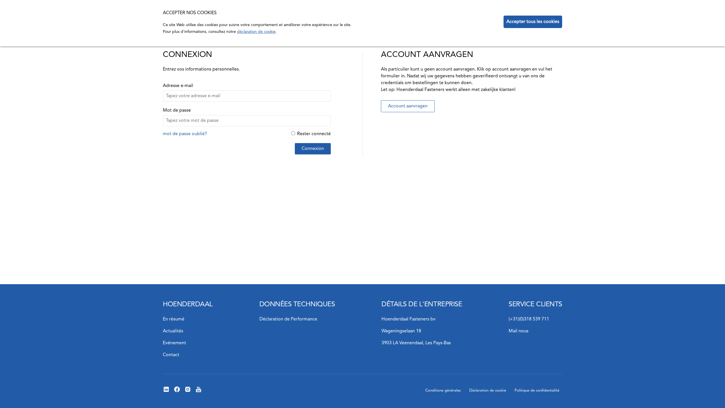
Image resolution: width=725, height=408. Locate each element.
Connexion (313, 148)
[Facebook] (177, 391)
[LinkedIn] (166, 391)
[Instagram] (187, 391)
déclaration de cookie (256, 32)
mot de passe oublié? (185, 134)
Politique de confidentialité (537, 390)
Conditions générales (443, 390)
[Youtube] (198, 391)
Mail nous (518, 331)
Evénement (174, 343)
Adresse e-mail (178, 86)
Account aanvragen (408, 106)
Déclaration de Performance (288, 319)
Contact (171, 355)
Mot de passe (177, 110)
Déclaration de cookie (487, 390)
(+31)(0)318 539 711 (529, 319)
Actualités (173, 331)
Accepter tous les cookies (532, 22)
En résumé (173, 319)
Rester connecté (314, 134)
